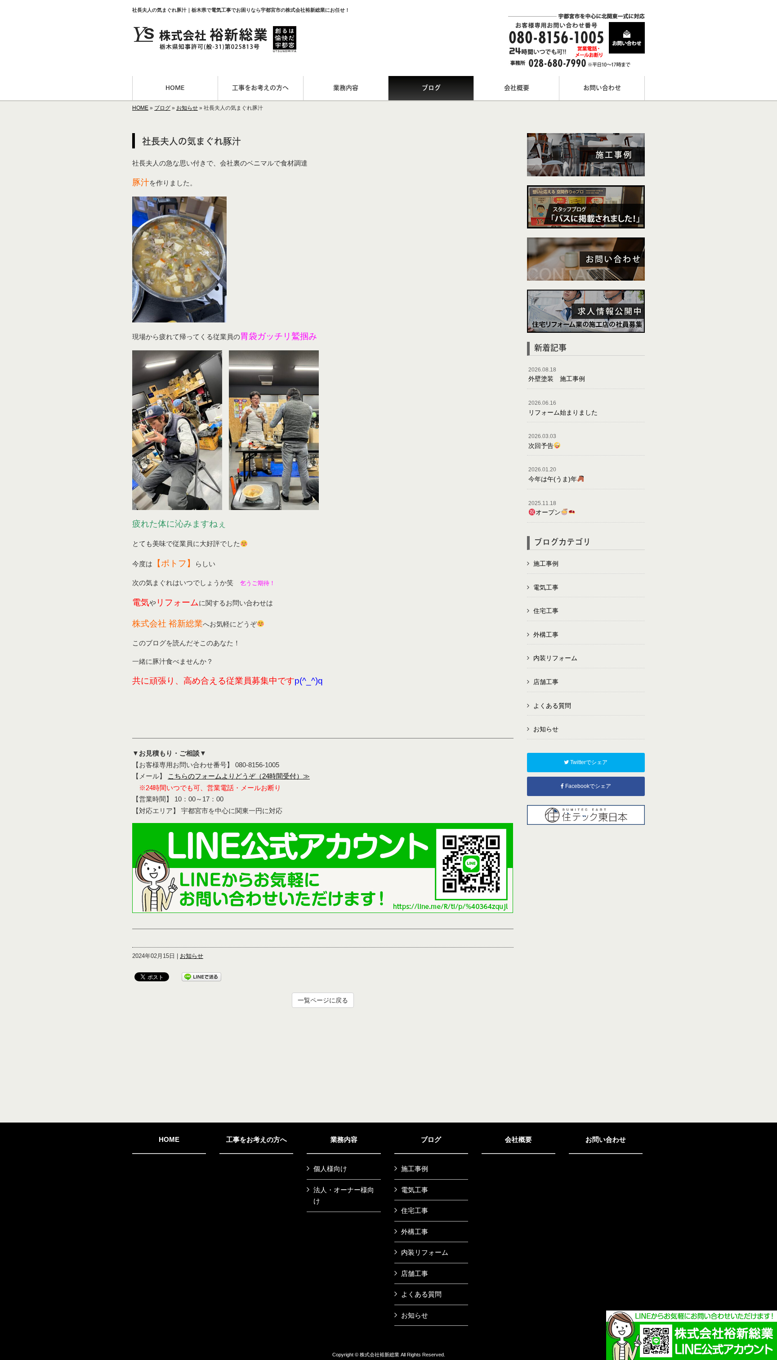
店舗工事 (545, 681)
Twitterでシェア (588, 762)
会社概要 (518, 1139)
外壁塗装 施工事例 (556, 375)
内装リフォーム (555, 658)
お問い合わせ (605, 1139)
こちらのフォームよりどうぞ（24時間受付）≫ (239, 776)
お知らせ (187, 108)
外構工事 (545, 634)
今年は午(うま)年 (552, 474)
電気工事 (545, 587)
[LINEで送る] (201, 976)
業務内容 (343, 1139)
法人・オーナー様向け (343, 1195)
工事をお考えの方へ (256, 1139)
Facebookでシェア (587, 786)
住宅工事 (545, 610)
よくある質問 (552, 705)
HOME (140, 108)
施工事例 (545, 563)
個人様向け (330, 1168)
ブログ (162, 108)
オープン (544, 508)
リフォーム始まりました (563, 408)
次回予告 (542, 441)
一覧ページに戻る (323, 1000)
